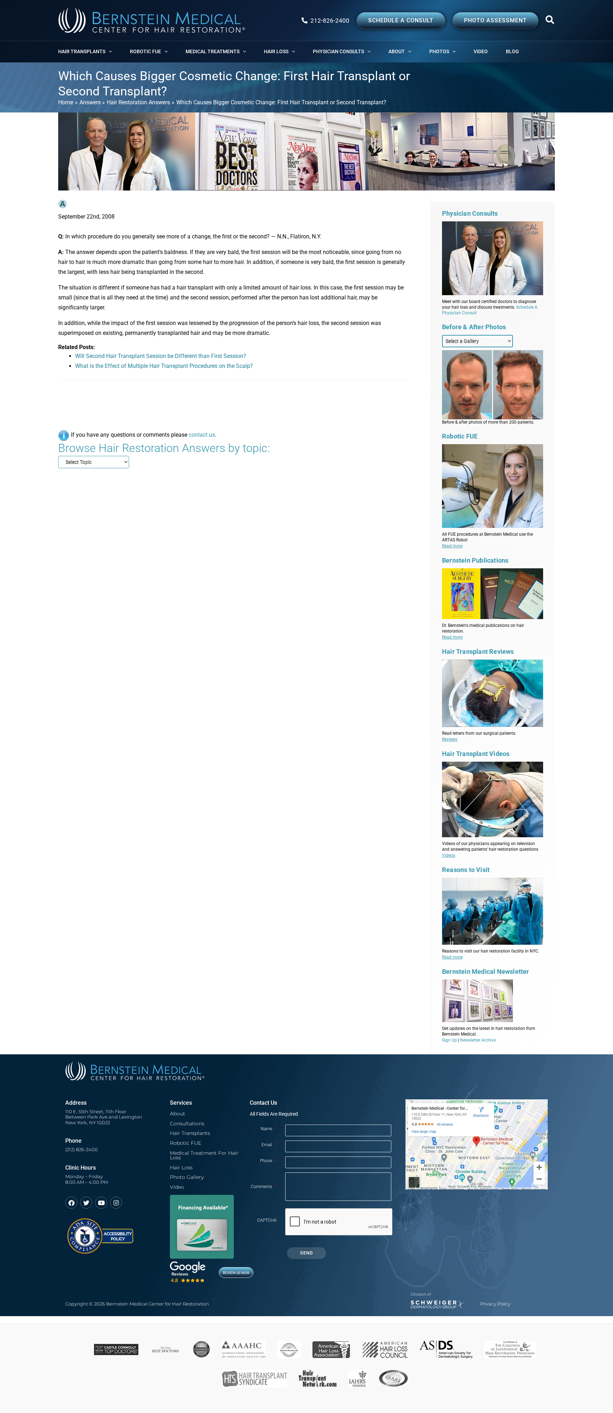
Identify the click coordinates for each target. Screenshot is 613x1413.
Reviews (449, 739)
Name (269, 1128)
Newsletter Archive (478, 1040)
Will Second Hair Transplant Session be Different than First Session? (160, 356)
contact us (202, 434)
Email (269, 1144)
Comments (264, 1186)
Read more (452, 545)
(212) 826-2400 (81, 1149)
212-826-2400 (329, 20)
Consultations (187, 1123)
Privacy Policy (495, 1304)
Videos (448, 855)
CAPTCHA (267, 1220)
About (177, 1113)
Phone (268, 1160)
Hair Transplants (190, 1133)
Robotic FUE (185, 1143)
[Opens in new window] (99, 1232)
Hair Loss (181, 1167)
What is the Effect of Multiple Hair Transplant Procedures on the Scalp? (164, 366)
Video (177, 1187)
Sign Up (449, 1040)
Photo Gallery (187, 1177)
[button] (550, 21)
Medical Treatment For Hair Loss (204, 1155)
